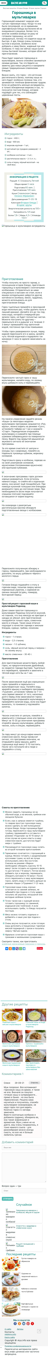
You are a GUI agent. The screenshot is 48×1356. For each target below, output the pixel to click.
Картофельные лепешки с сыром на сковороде (29, 1307)
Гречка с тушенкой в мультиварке (34, 1045)
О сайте (8, 1329)
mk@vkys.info (10, 1334)
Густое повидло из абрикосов (28, 1259)
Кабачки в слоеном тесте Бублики (29, 1290)
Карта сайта (10, 1337)
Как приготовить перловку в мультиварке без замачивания (33, 1066)
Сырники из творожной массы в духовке (29, 1276)
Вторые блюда (28, 202)
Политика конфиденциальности (18, 1346)
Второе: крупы (24, 205)
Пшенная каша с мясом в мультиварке (11, 1023)
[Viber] (17, 948)
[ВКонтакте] (6, 948)
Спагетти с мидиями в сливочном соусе (26, 1227)
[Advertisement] (24, 252)
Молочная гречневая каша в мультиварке (11, 1045)
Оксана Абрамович (24, 196)
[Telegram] (24, 948)
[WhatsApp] (20, 948)
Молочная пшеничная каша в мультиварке (11, 1064)
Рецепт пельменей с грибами (25, 1245)
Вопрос (11, 1186)
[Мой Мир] (13, 948)
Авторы (20, 1329)
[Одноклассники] (10, 948)
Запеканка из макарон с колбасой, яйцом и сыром (27, 1211)
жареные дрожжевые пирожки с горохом (23, 944)
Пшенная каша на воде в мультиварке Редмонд (35, 1024)
